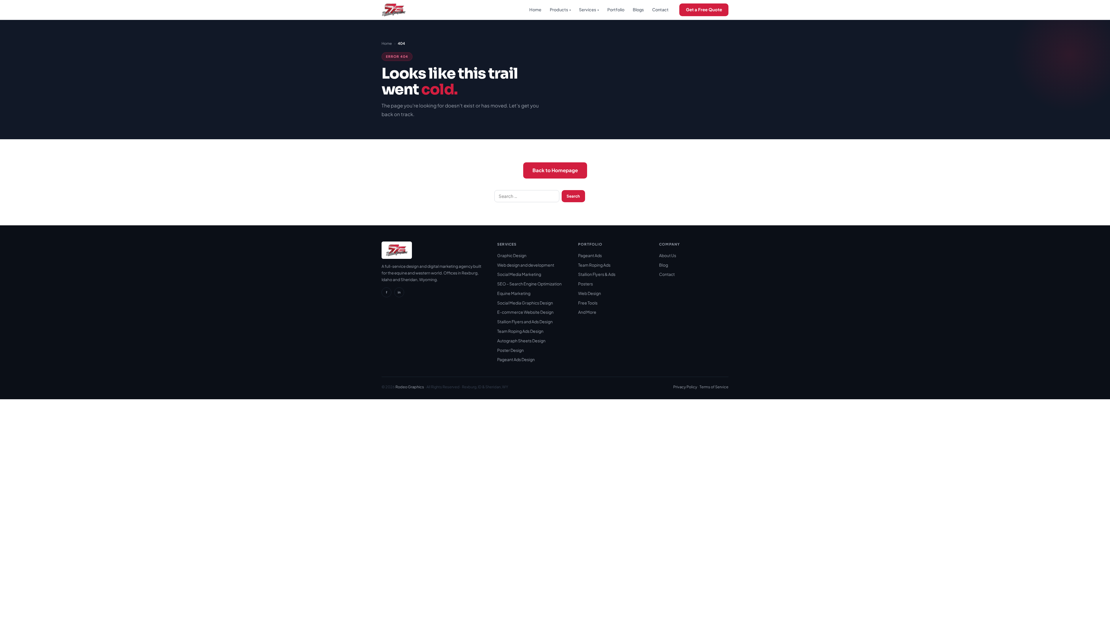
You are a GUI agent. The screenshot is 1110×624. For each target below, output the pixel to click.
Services (589, 9)
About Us (667, 255)
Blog (663, 265)
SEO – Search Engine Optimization (529, 283)
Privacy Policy (685, 387)
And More (587, 312)
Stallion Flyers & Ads (596, 274)
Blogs (638, 9)
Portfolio (615, 9)
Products (560, 9)
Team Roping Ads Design (520, 331)
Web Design (589, 293)
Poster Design (510, 350)
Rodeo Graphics (409, 387)
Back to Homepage (555, 170)
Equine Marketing (513, 293)
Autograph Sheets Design (521, 340)
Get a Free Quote (704, 9)
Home (535, 9)
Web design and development (525, 265)
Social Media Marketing (519, 274)
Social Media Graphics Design (525, 302)
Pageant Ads (590, 255)
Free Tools (587, 302)
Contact (660, 9)
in (399, 292)
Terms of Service (714, 387)
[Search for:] (526, 196)
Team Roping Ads (594, 265)
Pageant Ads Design (516, 359)
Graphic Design (511, 255)
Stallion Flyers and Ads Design (525, 321)
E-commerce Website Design (525, 312)
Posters (585, 283)
